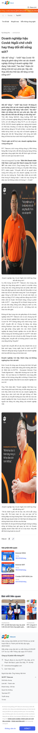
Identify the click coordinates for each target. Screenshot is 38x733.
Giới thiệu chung (7, 680)
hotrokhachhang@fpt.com (13, 666)
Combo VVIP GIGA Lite (23, 576)
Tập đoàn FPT (6, 693)
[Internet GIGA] (8, 556)
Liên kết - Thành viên (8, 683)
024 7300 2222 (9, 669)
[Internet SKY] (8, 567)
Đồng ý (27, 728)
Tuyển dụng (5, 696)
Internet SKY (20, 565)
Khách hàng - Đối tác (8, 686)
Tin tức (10, 15)
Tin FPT (18, 15)
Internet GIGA (20, 553)
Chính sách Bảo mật (18, 721)
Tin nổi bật (5, 21)
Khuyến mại (15, 21)
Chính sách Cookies (14, 718)
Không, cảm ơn (10, 728)
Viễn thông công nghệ (28, 21)
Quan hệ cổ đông (7, 690)
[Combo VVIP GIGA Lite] (8, 579)
